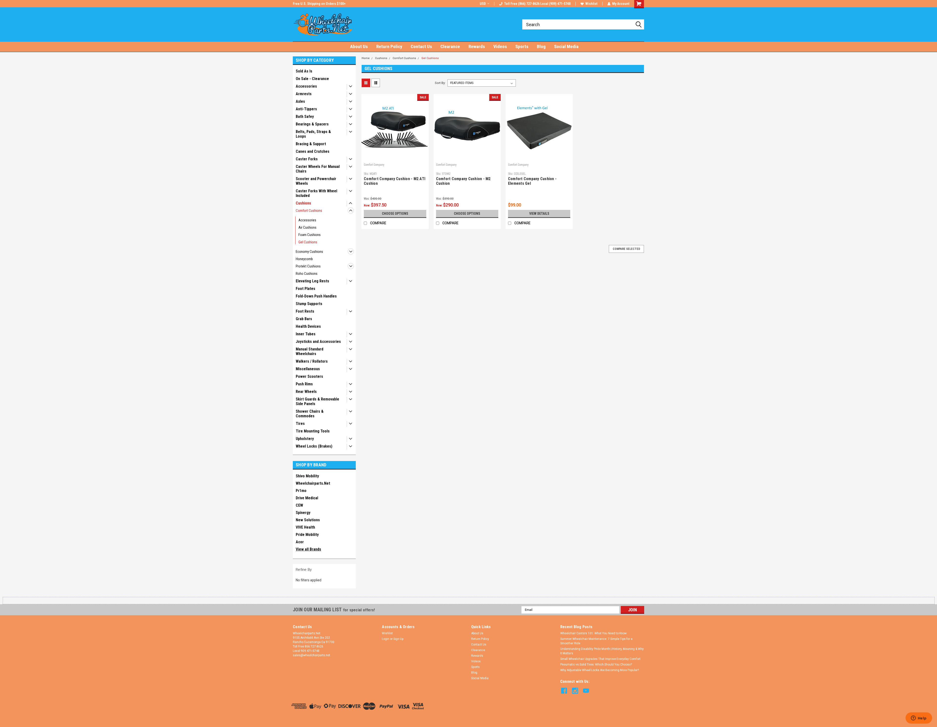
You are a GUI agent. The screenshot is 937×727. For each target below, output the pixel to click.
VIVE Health (305, 527)
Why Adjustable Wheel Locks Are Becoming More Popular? (599, 670)
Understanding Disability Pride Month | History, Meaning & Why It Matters (602, 651)
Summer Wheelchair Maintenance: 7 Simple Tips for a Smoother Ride (596, 641)
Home (366, 58)
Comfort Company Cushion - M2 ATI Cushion (394, 181)
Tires (300, 423)
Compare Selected (626, 249)
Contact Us (421, 46)
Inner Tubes (306, 334)
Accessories (306, 86)
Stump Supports (309, 303)
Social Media (566, 46)
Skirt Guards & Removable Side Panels (317, 401)
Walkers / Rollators (312, 361)
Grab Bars (304, 319)
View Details (539, 213)
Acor (300, 542)
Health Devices (308, 326)
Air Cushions (307, 227)
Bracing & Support (311, 144)
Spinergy (303, 512)
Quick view (395, 157)
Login (385, 639)
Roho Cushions (306, 273)
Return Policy (389, 46)
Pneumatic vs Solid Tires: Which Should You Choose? (596, 664)
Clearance (450, 46)
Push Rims (304, 384)
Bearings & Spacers (312, 124)
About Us (359, 46)
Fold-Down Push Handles (316, 296)
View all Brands (308, 549)
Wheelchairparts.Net (313, 483)
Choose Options (395, 213)
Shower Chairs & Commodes (310, 413)
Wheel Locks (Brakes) (314, 446)
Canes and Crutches (312, 151)
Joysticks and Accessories (318, 341)
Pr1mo (301, 490)
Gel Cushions (307, 242)
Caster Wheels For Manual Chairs (318, 169)
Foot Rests (305, 311)
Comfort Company (374, 164)
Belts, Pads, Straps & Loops (313, 134)
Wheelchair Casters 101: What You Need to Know (593, 633)
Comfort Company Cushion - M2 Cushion (463, 181)
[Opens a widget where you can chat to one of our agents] (918, 718)
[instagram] (575, 691)
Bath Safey (305, 116)
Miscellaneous (308, 369)
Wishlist (591, 4)
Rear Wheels (306, 391)
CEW (299, 505)
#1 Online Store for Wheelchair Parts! (320, 4)
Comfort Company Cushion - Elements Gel (532, 181)
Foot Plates (305, 288)
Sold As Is (304, 71)
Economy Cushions (309, 251)
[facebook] (564, 691)
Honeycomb (304, 259)
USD (483, 4)
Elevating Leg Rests (312, 281)
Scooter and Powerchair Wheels (316, 181)
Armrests (304, 94)
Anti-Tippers (306, 109)
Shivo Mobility (307, 476)
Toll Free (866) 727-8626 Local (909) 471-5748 (537, 4)
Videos (500, 46)
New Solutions (308, 520)
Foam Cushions (309, 235)
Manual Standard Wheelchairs (309, 351)
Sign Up (398, 639)
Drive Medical (307, 498)
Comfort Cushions (309, 210)
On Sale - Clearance (312, 78)
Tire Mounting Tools (313, 431)
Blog (541, 46)
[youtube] (586, 691)
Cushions (303, 203)
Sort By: (440, 83)
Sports (521, 46)
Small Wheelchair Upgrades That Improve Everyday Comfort (600, 659)
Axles (300, 101)
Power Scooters (309, 376)
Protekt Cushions (308, 266)
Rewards (476, 46)
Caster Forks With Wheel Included (316, 193)
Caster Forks (307, 159)
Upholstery (305, 438)
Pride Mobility (307, 534)
